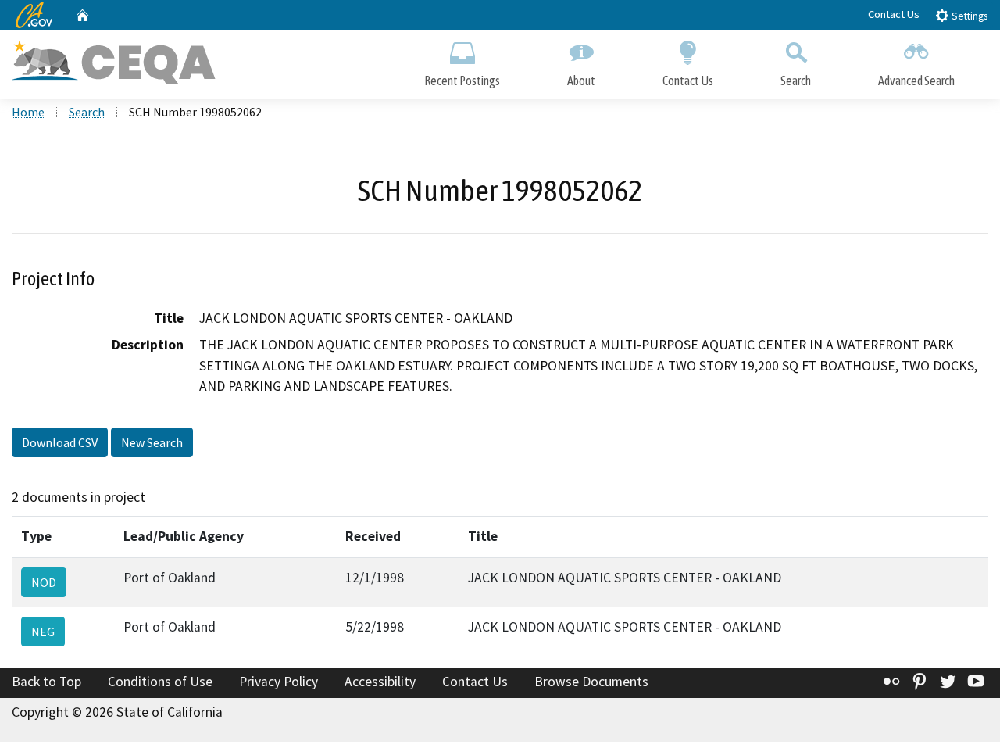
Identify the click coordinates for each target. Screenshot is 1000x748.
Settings (968, 16)
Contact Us (894, 14)
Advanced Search (916, 80)
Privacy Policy (278, 681)
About (581, 80)
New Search (152, 442)
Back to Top (46, 681)
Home (28, 112)
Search (795, 80)
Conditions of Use (160, 681)
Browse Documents (591, 681)
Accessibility (380, 681)
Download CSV (60, 442)
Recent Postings (462, 80)
